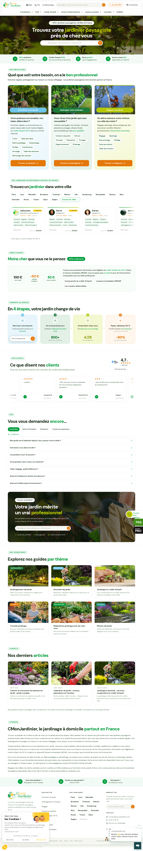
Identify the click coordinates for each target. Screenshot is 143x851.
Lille (76, 194)
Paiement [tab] (44, 429)
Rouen (26, 199)
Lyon (22, 194)
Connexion (133, 5)
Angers (55, 199)
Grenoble (15, 199)
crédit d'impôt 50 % (21, 131)
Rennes (112, 194)
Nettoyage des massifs (21, 156)
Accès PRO (116, 5)
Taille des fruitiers (106, 149)
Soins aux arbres (105, 144)
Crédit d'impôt (50, 12)
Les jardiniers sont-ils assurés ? (23, 455)
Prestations (25, 12)
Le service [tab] (14, 429)
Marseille (32, 194)
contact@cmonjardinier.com (119, 817)
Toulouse (56, 194)
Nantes (67, 194)
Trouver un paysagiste (70, 163)
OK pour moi (41, 840)
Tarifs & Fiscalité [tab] (29, 429)
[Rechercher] (103, 5)
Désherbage (34, 143)
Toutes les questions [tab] (60, 429)
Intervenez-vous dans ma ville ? (23, 448)
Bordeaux (44, 194)
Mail (30, 5)
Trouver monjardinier (136, 515)
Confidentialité (53, 841)
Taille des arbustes (31, 151)
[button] (4, 847)
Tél (38, 5)
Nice (121, 194)
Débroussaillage (19, 143)
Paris (14, 194)
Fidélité (119, 12)
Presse (66, 841)
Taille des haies (27, 139)
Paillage (117, 140)
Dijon (45, 199)
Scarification (27, 147)
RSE (71, 841)
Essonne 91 (83, 819)
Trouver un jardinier (27, 163)
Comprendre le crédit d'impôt (78, 281)
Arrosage (16, 151)
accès (138, 530)
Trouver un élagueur (114, 163)
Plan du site (78, 841)
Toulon (36, 199)
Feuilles (15, 147)
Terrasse (59, 140)
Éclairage (76, 144)
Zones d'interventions (70, 12)
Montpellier (100, 194)
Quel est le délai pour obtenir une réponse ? (27, 476)
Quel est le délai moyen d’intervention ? (26, 483)
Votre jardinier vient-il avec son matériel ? (27, 462)
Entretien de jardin (49, 797)
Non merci (10, 840)
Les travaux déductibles (75, 286)
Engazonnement (62, 144)
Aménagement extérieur (51, 802)
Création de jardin (63, 136)
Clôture (77, 136)
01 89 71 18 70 (113, 820)
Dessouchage (104, 140)
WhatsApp (49, 5)
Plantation (71, 140)
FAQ (60, 841)
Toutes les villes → (70, 199)
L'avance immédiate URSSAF (108, 281)
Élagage (102, 136)
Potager (82, 140)
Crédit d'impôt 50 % (49, 816)
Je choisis (25, 840)
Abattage (113, 136)
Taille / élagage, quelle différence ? (24, 469)
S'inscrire (133, 806)
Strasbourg (86, 194)
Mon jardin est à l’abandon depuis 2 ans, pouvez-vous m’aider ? (35, 441)
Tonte (14, 139)
